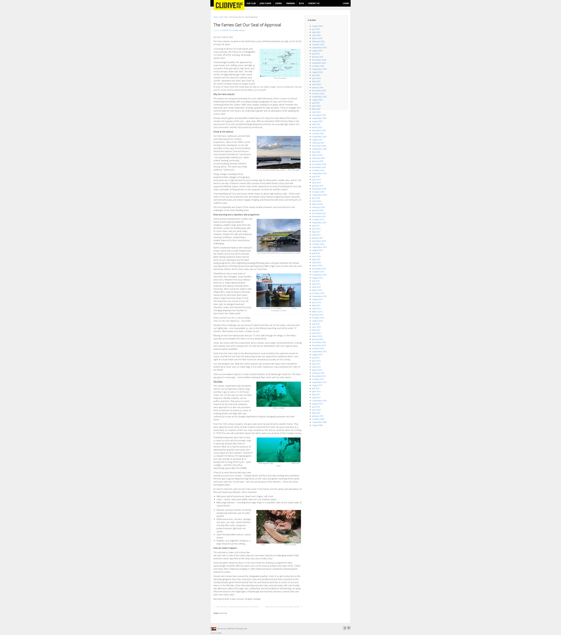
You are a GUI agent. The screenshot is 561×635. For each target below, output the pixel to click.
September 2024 (319, 69)
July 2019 (316, 176)
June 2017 (316, 228)
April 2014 (316, 308)
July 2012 (316, 357)
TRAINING (290, 3)
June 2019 (316, 179)
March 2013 (317, 336)
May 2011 (316, 394)
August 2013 (317, 320)
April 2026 (316, 35)
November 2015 (319, 268)
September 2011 (319, 382)
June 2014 (316, 302)
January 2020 (317, 161)
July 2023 (316, 102)
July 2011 (316, 388)
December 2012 (319, 342)
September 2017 (319, 222)
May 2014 (316, 305)
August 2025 (317, 50)
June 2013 (316, 327)
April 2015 (316, 287)
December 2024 (319, 59)
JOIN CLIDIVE (265, 3)
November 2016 (319, 241)
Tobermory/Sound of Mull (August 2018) (282, 606)
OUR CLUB (251, 3)
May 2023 (316, 109)
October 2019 (318, 170)
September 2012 (319, 351)
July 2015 (316, 281)
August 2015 (317, 277)
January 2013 (317, 339)
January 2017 (317, 238)
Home (215, 17)
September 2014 (319, 296)
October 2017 (318, 219)
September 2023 (319, 96)
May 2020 (316, 152)
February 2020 (318, 158)
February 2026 (318, 41)
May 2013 (316, 330)
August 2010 (317, 403)
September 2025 (319, 47)
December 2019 (319, 164)
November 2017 (319, 216)
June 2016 (316, 256)
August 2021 (317, 139)
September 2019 (319, 173)
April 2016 (316, 262)
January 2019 (317, 185)
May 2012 (316, 363)
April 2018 (316, 201)
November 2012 (319, 345)
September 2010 (319, 400)
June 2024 (316, 78)
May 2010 (316, 413)
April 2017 (316, 235)
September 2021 (319, 136)
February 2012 (318, 373)
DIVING (278, 3)
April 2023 (316, 112)
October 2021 (318, 133)
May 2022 (316, 124)
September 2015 (319, 274)
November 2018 (319, 188)
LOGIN (346, 3)
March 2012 (317, 370)
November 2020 (319, 145)
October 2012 (318, 348)
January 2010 (317, 416)
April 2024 (316, 84)
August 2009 (317, 425)
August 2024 (317, 72)
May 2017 (316, 231)
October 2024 (318, 66)
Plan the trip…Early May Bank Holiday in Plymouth (238, 606)
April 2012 (316, 367)
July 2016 (316, 253)
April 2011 (316, 397)
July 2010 (316, 406)
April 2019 (316, 182)
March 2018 (317, 204)
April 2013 (316, 333)
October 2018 (318, 192)
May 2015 (316, 284)
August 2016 (317, 250)
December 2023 (319, 90)
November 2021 (319, 130)
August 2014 (317, 299)
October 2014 (318, 293)
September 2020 (319, 149)
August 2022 (317, 121)
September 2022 (319, 118)
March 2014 (317, 311)
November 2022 (319, 115)
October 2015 (318, 271)
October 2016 (318, 244)
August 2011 (317, 385)
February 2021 (318, 142)
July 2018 (316, 198)
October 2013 (318, 317)
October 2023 (318, 93)
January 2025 (317, 56)
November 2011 (319, 376)
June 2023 (316, 106)
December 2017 (319, 213)
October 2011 (318, 379)
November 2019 (319, 167)
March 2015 (317, 290)
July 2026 (316, 29)
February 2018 (318, 207)
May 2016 (316, 259)
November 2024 (319, 63)
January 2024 (317, 87)
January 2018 (317, 210)
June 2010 (316, 410)
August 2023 (317, 99)
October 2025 (318, 44)
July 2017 (316, 225)
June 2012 (316, 360)
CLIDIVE (218, 633)
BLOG (301, 3)
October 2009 (318, 419)
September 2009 (319, 422)
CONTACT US (314, 3)
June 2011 (316, 391)
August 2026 (317, 26)
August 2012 (317, 354)
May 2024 (316, 81)
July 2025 (316, 53)
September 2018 (319, 195)
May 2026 (316, 32)
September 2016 (319, 247)
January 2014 (317, 314)
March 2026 (317, 38)
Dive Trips (224, 17)
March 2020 (317, 155)
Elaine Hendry (239, 30)
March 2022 (317, 127)
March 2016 (317, 265)
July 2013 (316, 324)
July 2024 (316, 75)
